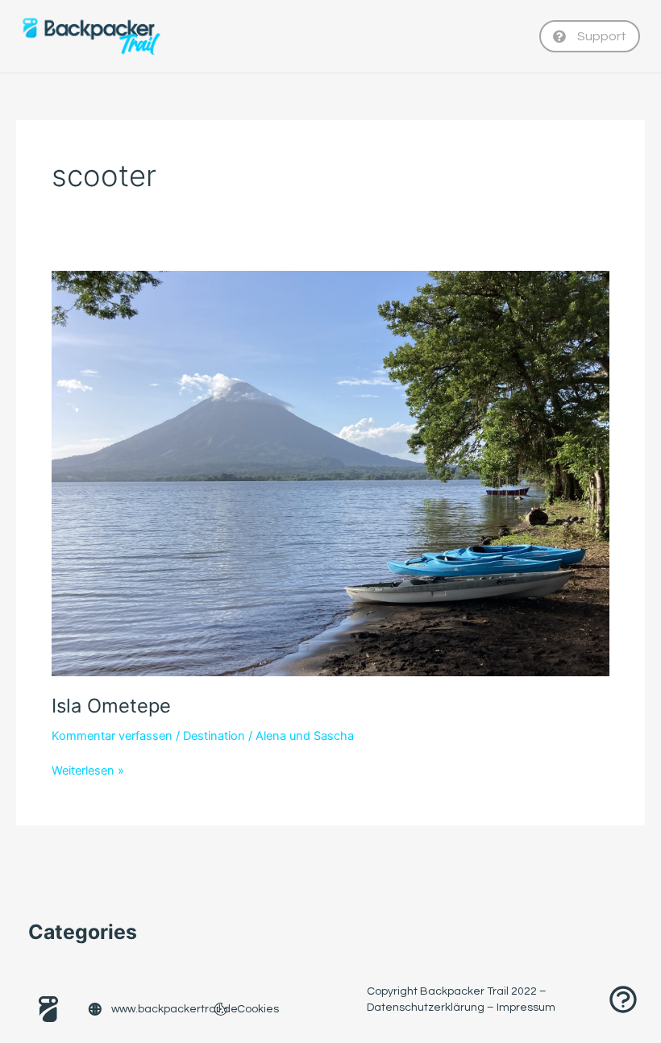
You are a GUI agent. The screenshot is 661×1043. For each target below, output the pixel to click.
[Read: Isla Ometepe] (330, 472)
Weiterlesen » (88, 770)
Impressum (526, 1007)
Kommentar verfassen (112, 736)
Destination (214, 736)
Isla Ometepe (111, 705)
